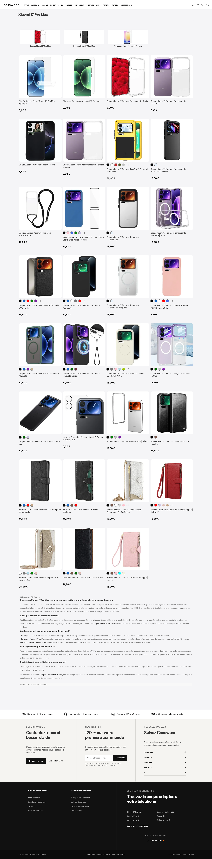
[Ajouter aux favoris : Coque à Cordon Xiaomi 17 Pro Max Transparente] (58, 190)
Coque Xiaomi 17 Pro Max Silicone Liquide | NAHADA (82, 306)
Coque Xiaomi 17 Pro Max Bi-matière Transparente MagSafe (123, 306)
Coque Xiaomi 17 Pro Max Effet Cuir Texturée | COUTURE (39, 306)
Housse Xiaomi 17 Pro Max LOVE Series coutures (80, 510)
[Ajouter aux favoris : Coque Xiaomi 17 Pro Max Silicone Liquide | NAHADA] (101, 258)
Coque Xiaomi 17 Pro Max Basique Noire (37, 164)
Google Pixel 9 (133, 816)
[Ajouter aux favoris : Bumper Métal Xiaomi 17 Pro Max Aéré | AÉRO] (145, 394)
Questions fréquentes (37, 802)
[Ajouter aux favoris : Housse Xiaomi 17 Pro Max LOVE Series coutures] (101, 462)
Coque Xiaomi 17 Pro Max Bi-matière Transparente (123, 238)
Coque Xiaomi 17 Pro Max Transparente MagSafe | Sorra (168, 234)
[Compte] (198, 5)
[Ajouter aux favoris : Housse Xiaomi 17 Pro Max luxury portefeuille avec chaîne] (58, 530)
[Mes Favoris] (202, 5)
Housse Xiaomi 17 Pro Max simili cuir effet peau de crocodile (40, 510)
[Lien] (24, 714)
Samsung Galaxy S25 (165, 812)
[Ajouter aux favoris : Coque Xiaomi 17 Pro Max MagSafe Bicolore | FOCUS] (189, 326)
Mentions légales (118, 854)
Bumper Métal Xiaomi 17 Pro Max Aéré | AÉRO (127, 441)
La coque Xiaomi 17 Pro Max (32, 635)
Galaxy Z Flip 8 (133, 820)
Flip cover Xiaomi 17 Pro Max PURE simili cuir (83, 577)
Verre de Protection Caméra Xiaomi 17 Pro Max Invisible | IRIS (84, 438)
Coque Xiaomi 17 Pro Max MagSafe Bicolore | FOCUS (171, 374)
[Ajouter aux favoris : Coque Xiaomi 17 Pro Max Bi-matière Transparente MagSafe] (145, 258)
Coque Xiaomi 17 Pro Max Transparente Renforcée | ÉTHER (168, 170)
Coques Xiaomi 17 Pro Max (40, 46)
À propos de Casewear (80, 798)
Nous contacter (36, 761)
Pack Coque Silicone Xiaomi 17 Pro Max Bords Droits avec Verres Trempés (83, 238)
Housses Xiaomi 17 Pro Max (84, 46)
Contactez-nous (90, 714)
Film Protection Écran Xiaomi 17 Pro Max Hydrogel (37, 102)
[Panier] (207, 5)
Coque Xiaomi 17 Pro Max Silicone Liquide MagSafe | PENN (125, 374)
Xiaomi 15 (161, 816)
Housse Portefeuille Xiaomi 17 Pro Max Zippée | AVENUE (172, 510)
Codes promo (76, 810)
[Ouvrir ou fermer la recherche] (193, 5)
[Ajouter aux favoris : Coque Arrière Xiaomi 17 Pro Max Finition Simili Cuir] (58, 394)
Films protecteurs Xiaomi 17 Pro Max (128, 46)
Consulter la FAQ (57, 761)
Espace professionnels (80, 806)
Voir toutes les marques (139, 826)
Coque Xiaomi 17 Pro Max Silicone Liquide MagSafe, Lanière (81, 374)
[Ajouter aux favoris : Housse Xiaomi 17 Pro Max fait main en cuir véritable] (189, 394)
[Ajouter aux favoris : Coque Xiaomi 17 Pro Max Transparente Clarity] (145, 58)
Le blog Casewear (78, 802)
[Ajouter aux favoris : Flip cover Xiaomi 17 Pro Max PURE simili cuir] (101, 530)
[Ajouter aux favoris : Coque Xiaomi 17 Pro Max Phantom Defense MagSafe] (58, 326)
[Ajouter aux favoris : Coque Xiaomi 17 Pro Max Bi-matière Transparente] (145, 190)
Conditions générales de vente (98, 854)
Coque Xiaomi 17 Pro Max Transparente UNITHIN (168, 102)
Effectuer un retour (35, 810)
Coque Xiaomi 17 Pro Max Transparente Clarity (127, 101)
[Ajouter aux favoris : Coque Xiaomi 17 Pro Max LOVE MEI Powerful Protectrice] (145, 122)
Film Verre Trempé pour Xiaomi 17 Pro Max (81, 101)
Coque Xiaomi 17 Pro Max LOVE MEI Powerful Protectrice (127, 170)
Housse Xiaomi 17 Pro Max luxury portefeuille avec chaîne (39, 578)
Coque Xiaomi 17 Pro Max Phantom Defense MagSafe (39, 374)
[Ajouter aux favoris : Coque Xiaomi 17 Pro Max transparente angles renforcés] (101, 122)
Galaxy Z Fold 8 (163, 820)
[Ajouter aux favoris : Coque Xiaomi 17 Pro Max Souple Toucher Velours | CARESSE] (189, 258)
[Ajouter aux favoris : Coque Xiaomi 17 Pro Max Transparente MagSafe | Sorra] (189, 190)
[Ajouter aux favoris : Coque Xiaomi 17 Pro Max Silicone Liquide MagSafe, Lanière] (101, 326)
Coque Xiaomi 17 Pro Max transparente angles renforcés (83, 165)
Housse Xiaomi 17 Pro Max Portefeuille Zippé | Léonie (127, 578)
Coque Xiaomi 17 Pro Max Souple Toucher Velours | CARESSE (169, 306)
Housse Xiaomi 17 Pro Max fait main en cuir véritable (170, 442)
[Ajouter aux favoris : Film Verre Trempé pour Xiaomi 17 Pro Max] (101, 58)
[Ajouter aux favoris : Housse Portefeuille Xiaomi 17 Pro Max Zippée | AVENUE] (189, 462)
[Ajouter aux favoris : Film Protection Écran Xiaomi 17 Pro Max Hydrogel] (58, 58)
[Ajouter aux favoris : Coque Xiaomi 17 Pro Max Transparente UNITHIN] (189, 58)
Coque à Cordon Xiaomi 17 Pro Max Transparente (35, 234)
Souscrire (120, 758)
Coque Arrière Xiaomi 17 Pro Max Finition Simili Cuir (39, 442)
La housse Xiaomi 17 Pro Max (33, 639)
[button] (108, 164)
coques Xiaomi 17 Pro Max (104, 623)
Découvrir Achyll (155, 841)
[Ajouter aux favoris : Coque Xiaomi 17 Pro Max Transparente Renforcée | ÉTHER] (189, 122)
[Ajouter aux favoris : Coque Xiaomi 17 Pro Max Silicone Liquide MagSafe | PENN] (145, 326)
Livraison (31, 806)
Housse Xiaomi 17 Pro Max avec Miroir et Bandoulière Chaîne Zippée (125, 510)
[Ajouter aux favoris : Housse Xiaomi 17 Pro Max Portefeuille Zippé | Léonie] (145, 530)
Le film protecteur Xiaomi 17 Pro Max (36, 642)
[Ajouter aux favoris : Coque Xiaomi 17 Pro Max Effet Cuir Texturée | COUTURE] (58, 258)
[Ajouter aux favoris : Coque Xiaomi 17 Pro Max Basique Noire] (58, 122)
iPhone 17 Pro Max (134, 812)
